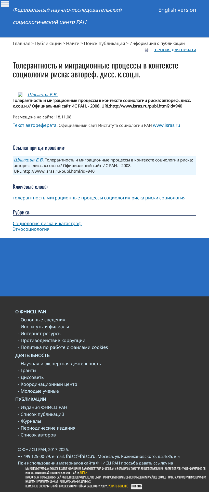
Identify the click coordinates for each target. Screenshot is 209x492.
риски (151, 198)
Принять (136, 486)
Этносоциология (31, 229)
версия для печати (175, 49)
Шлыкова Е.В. (43, 94)
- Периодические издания (46, 428)
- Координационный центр (47, 384)
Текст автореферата (35, 125)
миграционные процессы (74, 198)
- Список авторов (37, 435)
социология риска (124, 198)
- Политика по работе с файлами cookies (63, 347)
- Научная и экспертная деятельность (59, 363)
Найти (73, 43)
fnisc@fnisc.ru (81, 456)
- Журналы (29, 421)
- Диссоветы (31, 377)
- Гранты (27, 370)
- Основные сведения (41, 320)
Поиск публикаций (104, 43)
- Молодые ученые (38, 391)
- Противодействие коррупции (51, 340)
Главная (21, 43)
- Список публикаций (41, 414)
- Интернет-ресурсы (39, 333)
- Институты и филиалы (43, 326)
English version (177, 9)
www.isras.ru (166, 125)
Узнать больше (118, 486)
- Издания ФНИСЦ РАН (42, 407)
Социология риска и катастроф (47, 223)
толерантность (29, 198)
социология (172, 198)
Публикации (48, 43)
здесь (83, 473)
